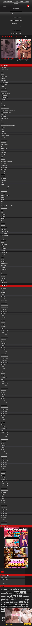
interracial (23, 602)
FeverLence (4, 139)
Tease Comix (4, 263)
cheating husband (23, 593)
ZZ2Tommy (4, 282)
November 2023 (4, 358)
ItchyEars (3, 163)
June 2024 (3, 343)
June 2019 (3, 471)
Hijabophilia (4, 152)
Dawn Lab (3, 114)
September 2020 (4, 439)
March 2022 (3, 400)
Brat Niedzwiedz (5, 93)
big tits (16, 592)
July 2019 (3, 468)
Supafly (3, 250)
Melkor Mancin (5, 195)
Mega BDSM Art (16, 23)
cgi (17, 593)
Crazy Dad (3, 105)
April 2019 (3, 475)
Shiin (2, 242)
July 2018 (3, 494)
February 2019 (4, 479)
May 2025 (3, 319)
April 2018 (3, 500)
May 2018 (3, 498)
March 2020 (3, 451)
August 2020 (3, 441)
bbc (17, 589)
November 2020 (4, 434)
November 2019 (4, 460)
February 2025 (4, 326)
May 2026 (3, 294)
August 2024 (3, 339)
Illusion (3, 159)
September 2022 (4, 388)
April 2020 (3, 449)
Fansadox (3, 133)
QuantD (3, 218)
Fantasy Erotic (5, 135)
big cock (7, 592)
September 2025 (4, 311)
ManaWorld (4, 191)
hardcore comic (17, 599)
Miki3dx (3, 199)
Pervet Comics (4, 583)
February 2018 (4, 505)
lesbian (5, 606)
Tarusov (3, 261)
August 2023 (3, 364)
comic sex (5, 60)
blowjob (23, 592)
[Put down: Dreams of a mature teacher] (8, 48)
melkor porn (25, 606)
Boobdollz (3, 88)
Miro (2, 201)
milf (14, 60)
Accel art (3, 67)
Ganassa (3, 142)
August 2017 (3, 517)
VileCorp (3, 278)
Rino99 (3, 225)
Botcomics (4, 90)
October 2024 (4, 334)
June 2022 (3, 394)
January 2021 (4, 430)
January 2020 (4, 456)
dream (9, 60)
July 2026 (3, 290)
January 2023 (4, 379)
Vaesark (3, 276)
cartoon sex (12, 593)
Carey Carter (4, 97)
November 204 (4, 524)
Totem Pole (4, 271)
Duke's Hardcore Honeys (8, 125)
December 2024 (4, 330)
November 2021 (4, 409)
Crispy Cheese (5, 108)
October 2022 (4, 385)
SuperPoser (4, 254)
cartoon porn (4, 593)
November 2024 (4, 332)
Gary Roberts (4, 144)
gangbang (4, 600)
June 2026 (3, 292)
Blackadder (4, 84)
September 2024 (4, 336)
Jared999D (4, 167)
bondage (29, 591)
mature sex (19, 606)
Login (18, 8)
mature (12, 60)
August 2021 (3, 415)
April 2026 (3, 296)
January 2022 (4, 405)
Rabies (3, 222)
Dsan (2, 122)
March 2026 (3, 298)
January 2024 (4, 353)
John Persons (5, 171)
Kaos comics (4, 176)
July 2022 (3, 392)
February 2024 (4, 351)
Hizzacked (3, 154)
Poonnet (3, 216)
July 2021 (3, 417)
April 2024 (3, 347)
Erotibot (3, 131)
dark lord (12, 598)
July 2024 (3, 341)
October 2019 (4, 462)
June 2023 (3, 368)
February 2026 (4, 300)
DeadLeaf (3, 116)
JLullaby (3, 169)
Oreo (2, 212)
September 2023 (4, 362)
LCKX (2, 184)
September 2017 (4, 515)
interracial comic (9, 604)
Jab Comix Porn (4, 579)
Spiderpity (3, 248)
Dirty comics (4, 118)
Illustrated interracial (6, 161)
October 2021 (4, 411)
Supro (2, 256)
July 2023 (3, 366)
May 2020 (3, 447)
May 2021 (3, 422)
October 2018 (4, 488)
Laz (2, 182)
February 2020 (4, 453)
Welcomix (3, 280)
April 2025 (3, 322)
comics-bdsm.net (16, 26)
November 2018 (4, 485)
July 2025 (3, 315)
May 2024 (3, 345)
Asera (2, 74)
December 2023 (4, 356)
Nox (2, 210)
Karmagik (3, 178)
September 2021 (4, 413)
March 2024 (3, 349)
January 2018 (4, 507)
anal (13, 589)
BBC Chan (3, 80)
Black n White (4, 82)
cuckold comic (5, 598)
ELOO (2, 129)
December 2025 (4, 305)
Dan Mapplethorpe (6, 112)
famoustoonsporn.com (6, 581)
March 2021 (3, 426)
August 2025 (3, 313)
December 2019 (4, 458)
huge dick (9, 602)
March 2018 (3, 502)
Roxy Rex (3, 229)
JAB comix (4, 165)
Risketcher (4, 227)
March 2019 (3, 477)
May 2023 (3, 371)
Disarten (3, 120)
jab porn (22, 604)
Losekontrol (4, 188)
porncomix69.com (16, 17)
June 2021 (3, 419)
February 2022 (4, 402)
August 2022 (3, 390)
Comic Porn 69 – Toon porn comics (16, 2)
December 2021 (4, 407)
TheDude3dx (4, 269)
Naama (3, 203)
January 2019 (4, 481)
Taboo (2, 259)
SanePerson (4, 233)
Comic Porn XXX (4, 577)
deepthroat (18, 598)
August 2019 (3, 466)
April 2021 (3, 424)
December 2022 (4, 381)
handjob (10, 599)
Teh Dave (3, 265)
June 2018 (3, 496)
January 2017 (4, 521)
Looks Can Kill (5, 186)
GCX (2, 146)
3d (2, 589)
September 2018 (4, 490)
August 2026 (3, 288)
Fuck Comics (16, 13)
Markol (3, 193)
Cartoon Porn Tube (16, 33)
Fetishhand (4, 137)
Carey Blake (4, 95)
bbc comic (23, 589)
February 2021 (4, 428)
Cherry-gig (4, 103)
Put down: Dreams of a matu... (8, 58)
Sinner (2, 246)
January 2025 (4, 328)
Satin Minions (4, 235)
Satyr (2, 237)
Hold (2, 156)
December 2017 (4, 509)
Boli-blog (3, 86)
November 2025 (4, 307)
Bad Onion (4, 76)
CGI (2, 101)
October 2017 (4, 513)
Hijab (2, 150)
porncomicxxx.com (16, 30)
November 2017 (4, 511)
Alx (2, 71)
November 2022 (4, 383)
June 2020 (3, 445)
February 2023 (4, 377)
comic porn (6, 596)
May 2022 (3, 396)
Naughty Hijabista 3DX (7, 205)
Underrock (4, 273)
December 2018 (4, 483)
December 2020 (4, 432)
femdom (23, 598)
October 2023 (4, 360)
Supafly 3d (4, 252)
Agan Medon (4, 69)
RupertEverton (5, 231)
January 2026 (4, 302)
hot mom (23, 599)
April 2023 (3, 373)
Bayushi (3, 78)
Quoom (3, 220)
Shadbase (3, 239)
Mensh (3, 197)
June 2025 (3, 317)
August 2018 (3, 492)
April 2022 (3, 398)
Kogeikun (3, 180)
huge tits (16, 602)
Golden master (5, 148)
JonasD (3, 173)
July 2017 (3, 519)
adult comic (22, 60)
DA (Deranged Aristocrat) (8, 110)
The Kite (3, 267)
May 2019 (3, 473)
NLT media (4, 208)
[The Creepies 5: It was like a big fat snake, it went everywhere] (23, 48)
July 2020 (3, 443)
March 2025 (3, 324)
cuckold (26, 596)
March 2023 (3, 375)
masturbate (10, 606)
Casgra (3, 99)
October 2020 (4, 436)
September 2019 (4, 464)
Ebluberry (3, 127)
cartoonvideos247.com (16, 20)
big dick (12, 591)
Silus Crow (4, 244)
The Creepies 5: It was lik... (24, 58)
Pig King (3, 214)
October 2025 (4, 309)
